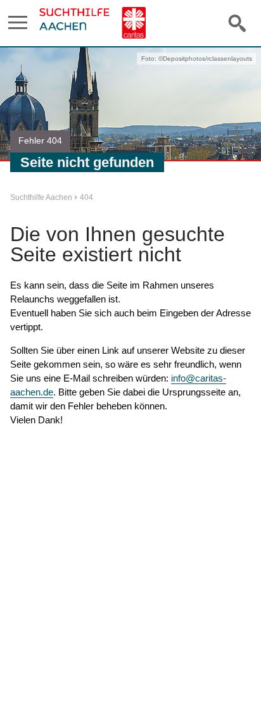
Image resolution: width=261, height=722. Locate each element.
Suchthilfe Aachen (41, 197)
